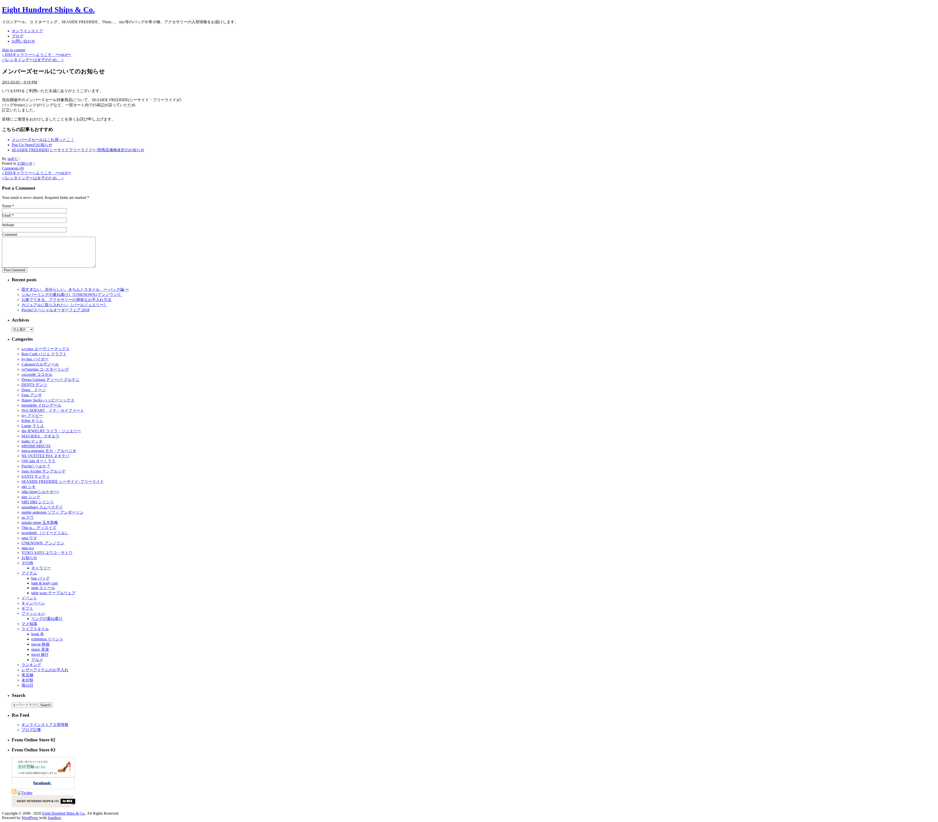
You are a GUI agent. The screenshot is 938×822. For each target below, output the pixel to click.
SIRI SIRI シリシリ (37, 502)
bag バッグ (40, 578)
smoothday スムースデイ (42, 507)
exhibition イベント (47, 639)
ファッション (33, 613)
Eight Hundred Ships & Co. (48, 9)
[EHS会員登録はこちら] (43, 776)
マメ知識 (29, 624)
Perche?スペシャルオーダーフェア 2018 (55, 310)
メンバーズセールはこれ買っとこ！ (43, 140)
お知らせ (25, 163)
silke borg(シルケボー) (40, 492)
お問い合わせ (23, 41)
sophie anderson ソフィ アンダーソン (52, 512)
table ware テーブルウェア (53, 593)
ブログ (17, 36)
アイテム (29, 573)
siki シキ (28, 487)
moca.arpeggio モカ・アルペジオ (48, 451)
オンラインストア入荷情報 (44, 725)
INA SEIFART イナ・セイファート (52, 410)
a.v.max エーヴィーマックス (45, 349)
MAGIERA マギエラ (40, 436)
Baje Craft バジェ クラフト (44, 354)
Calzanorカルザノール (40, 364)
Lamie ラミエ (32, 426)
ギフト (27, 608)
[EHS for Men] (43, 806)
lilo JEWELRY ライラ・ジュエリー (51, 431)
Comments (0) (13, 168)
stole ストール (43, 588)
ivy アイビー (32, 415)
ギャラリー (41, 568)
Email (6, 215)
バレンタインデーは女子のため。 (33, 60)
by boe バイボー (35, 359)
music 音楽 (40, 649)
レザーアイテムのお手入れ (44, 670)
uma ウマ (29, 538)
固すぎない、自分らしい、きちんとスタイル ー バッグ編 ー (75, 289)
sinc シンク (30, 497)
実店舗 (27, 675)
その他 (27, 563)
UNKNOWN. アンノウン (42, 543)
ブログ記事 (31, 730)
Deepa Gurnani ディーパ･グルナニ (50, 380)
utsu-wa (27, 548)
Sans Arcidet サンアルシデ (43, 471)
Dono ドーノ (33, 390)
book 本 (37, 634)
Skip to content (13, 50)
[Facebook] (43, 788)
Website (8, 225)
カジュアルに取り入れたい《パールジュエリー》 (64, 305)
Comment (9, 234)
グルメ (37, 660)
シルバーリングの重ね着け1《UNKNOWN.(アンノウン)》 (71, 294)
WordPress (29, 818)
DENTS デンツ (34, 385)
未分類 (27, 680)
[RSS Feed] (14, 793)
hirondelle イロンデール (41, 405)
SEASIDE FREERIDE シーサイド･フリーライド (62, 481)
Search (18, 695)
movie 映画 (40, 644)
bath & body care (44, 583)
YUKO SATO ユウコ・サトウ (47, 553)
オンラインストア (27, 31)
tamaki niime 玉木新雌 (39, 522)
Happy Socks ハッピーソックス (48, 400)
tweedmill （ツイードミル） (45, 533)
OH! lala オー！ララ (38, 461)
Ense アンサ (31, 395)
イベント (29, 598)
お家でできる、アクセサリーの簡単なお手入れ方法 (66, 300)
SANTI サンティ (35, 476)
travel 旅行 (40, 654)
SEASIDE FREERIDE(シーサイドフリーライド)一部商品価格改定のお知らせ (78, 150)
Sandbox (54, 818)
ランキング (31, 665)
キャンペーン (33, 603)
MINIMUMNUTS (36, 446)
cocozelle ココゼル (37, 374)
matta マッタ (32, 441)
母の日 (27, 685)
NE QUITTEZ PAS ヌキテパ (45, 456)
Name (6, 206)
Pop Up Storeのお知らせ (32, 145)
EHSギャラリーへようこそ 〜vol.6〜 (36, 55)
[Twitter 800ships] (25, 793)
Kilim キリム (32, 421)
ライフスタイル (35, 629)
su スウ (27, 517)
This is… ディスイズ (38, 528)
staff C (13, 159)
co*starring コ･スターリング (45, 369)
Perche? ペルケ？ (35, 466)
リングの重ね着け (47, 618)
